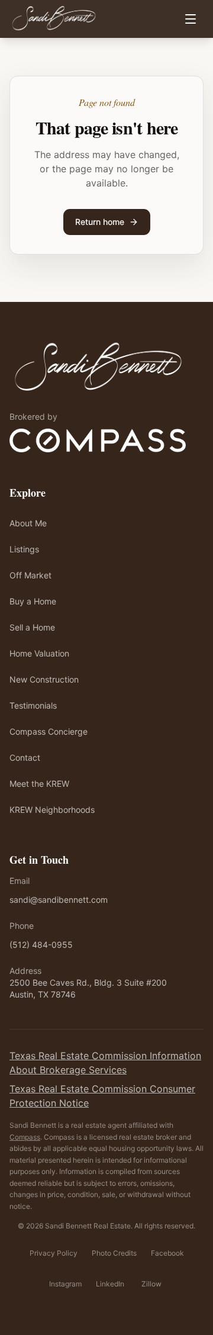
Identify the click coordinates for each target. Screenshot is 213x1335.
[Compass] (97, 440)
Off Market (30, 575)
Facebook (167, 1253)
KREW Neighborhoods (52, 810)
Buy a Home (32, 601)
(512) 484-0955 (41, 945)
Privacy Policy (54, 1253)
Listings (24, 549)
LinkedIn (110, 1283)
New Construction (44, 679)
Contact (24, 757)
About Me (28, 523)
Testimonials (33, 705)
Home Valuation (39, 653)
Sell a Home (32, 627)
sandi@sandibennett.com (58, 900)
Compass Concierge (48, 731)
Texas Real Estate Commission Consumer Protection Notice (102, 1096)
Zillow (151, 1283)
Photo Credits (114, 1253)
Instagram (65, 1283)
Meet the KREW (39, 784)
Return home (99, 222)
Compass (24, 1137)
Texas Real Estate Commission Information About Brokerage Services (105, 1063)
